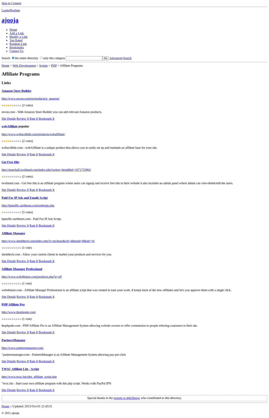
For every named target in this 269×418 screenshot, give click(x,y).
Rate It (34, 118)
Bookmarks (16, 47)
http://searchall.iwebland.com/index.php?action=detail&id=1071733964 (46, 169)
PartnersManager (13, 340)
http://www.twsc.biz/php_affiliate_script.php (29, 376)
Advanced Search (120, 58)
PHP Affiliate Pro (13, 304)
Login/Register (11, 10)
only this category (54, 58)
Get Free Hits (10, 162)
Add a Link (16, 33)
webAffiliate (10, 126)
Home (13, 29)
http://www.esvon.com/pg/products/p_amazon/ (30, 98)
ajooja (10, 19)
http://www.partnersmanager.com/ (23, 348)
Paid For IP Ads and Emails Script (25, 197)
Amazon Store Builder (17, 91)
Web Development (24, 65)
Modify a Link (18, 36)
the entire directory (26, 58)
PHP (54, 65)
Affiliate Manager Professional (22, 269)
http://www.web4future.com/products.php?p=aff (32, 276)
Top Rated (15, 40)
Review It (23, 118)
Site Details (9, 118)
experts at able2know (127, 398)
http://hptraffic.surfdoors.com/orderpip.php (28, 205)
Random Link (18, 44)
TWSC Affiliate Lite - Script (20, 369)
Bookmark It (46, 118)
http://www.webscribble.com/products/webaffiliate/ (33, 134)
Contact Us (16, 51)
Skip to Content (11, 3)
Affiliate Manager (13, 233)
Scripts (43, 65)
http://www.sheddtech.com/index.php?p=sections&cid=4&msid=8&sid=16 (48, 241)
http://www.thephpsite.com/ (19, 312)
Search (6, 58)
